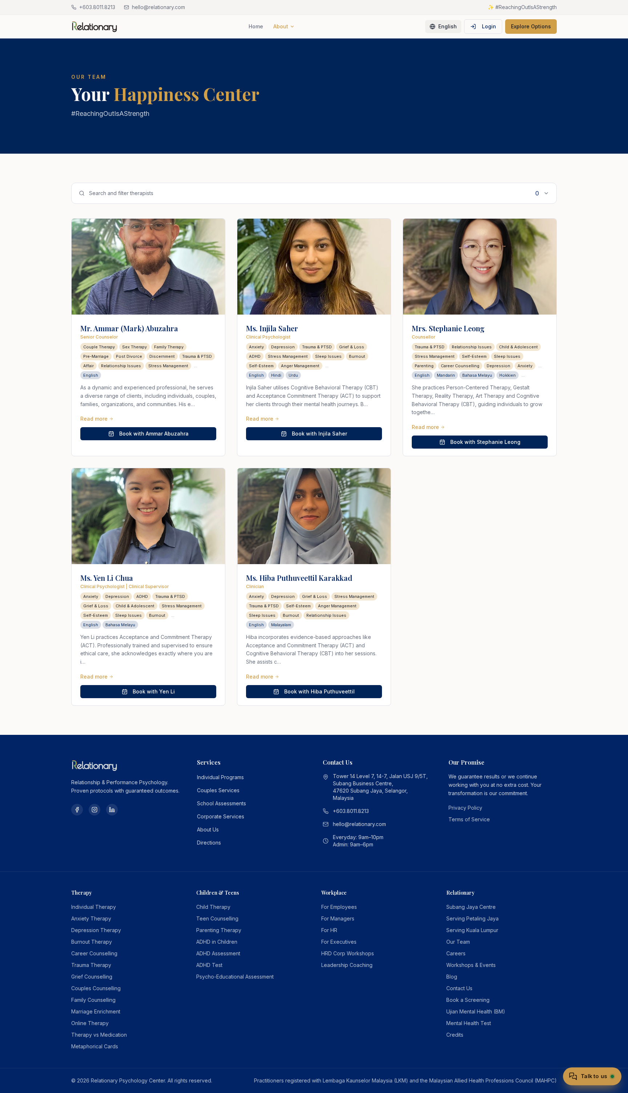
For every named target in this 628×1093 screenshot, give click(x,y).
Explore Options (531, 26)
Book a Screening (468, 1000)
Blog (451, 976)
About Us (208, 829)
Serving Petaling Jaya (472, 918)
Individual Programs (220, 777)
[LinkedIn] (112, 809)
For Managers (337, 918)
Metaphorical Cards (94, 1046)
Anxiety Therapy (91, 918)
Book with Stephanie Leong (485, 442)
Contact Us (459, 988)
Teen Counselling (217, 918)
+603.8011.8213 (351, 811)
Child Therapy (213, 907)
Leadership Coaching (347, 965)
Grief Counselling (91, 976)
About (280, 26)
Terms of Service (469, 819)
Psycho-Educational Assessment (235, 976)
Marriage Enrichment (95, 1011)
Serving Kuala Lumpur (472, 930)
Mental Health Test (468, 1023)
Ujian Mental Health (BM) (475, 1011)
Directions (209, 842)
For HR (329, 930)
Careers (456, 953)
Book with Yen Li (154, 691)
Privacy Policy (465, 808)
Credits (454, 1035)
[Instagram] (94, 809)
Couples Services (218, 790)
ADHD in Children (216, 942)
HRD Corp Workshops (347, 953)
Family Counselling (93, 1000)
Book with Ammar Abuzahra (154, 433)
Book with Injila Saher (319, 433)
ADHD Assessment (218, 953)
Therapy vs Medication (99, 1035)
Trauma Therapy (91, 965)
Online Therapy (90, 1023)
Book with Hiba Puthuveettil (319, 691)
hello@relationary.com (359, 824)
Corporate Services (220, 816)
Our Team (458, 942)
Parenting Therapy (218, 930)
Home (256, 26)
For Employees (339, 907)
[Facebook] (77, 809)
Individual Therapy (93, 907)
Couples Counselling (96, 988)
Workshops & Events (471, 965)
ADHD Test (209, 965)
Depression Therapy (96, 930)
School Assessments (221, 803)
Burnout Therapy (91, 942)
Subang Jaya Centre (471, 907)
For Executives (339, 942)
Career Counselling (94, 953)
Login (489, 26)
